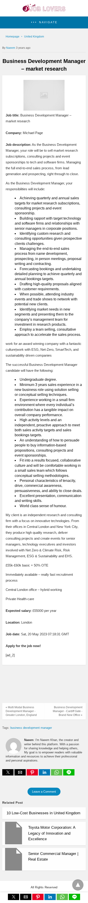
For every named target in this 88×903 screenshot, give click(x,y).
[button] (44, 22)
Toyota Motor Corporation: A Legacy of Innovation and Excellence (51, 833)
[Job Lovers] (44, 10)
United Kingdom (34, 36)
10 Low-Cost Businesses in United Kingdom (43, 813)
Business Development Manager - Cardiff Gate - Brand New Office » (67, 711)
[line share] (68, 774)
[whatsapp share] (57, 774)
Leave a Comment (44, 791)
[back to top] (77, 885)
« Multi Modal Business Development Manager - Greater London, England (21, 711)
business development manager (31, 727)
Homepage (12, 36)
